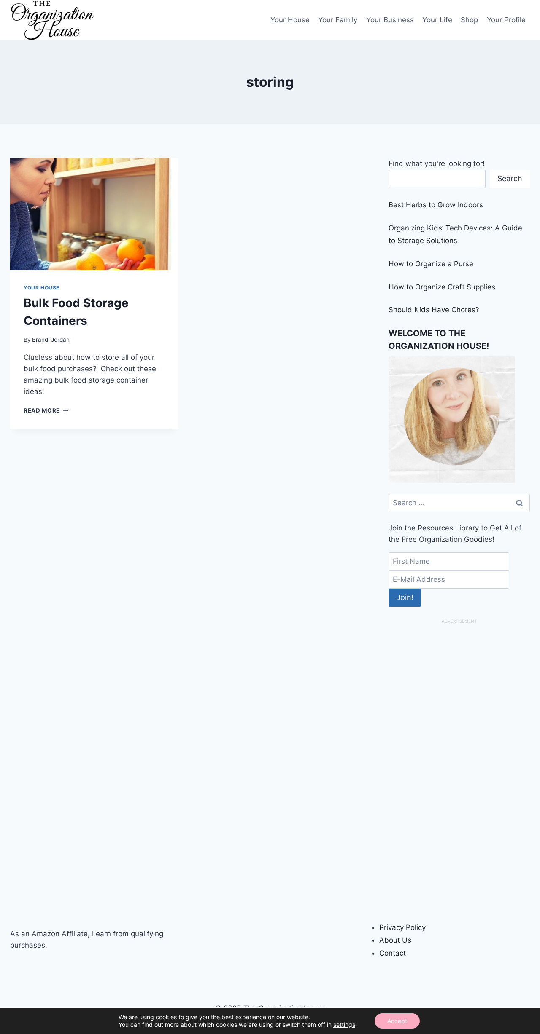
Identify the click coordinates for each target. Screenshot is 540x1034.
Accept (397, 1020)
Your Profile (506, 20)
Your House (290, 20)
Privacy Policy (402, 927)
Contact (392, 953)
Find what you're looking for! (437, 163)
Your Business (390, 20)
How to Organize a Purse (431, 264)
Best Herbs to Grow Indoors (436, 205)
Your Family (337, 20)
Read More (46, 410)
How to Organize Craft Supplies (442, 287)
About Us (395, 940)
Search (509, 178)
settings (344, 1024)
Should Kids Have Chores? (434, 309)
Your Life (437, 20)
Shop (469, 20)
